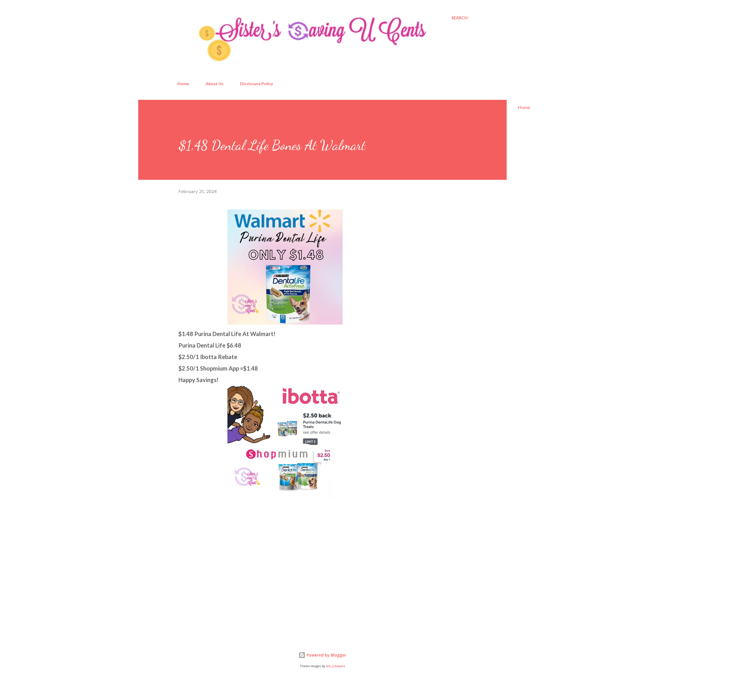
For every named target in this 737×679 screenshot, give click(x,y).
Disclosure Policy (256, 83)
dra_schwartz (335, 666)
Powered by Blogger (325, 655)
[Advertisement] (221, 568)
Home (183, 83)
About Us (214, 83)
